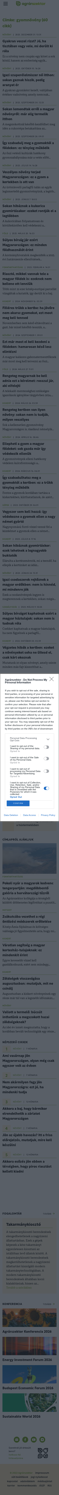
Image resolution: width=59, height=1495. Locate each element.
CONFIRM (18, 803)
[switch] (46, 747)
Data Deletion (11, 815)
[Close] (52, 680)
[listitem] (29, 739)
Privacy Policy (48, 815)
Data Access (29, 815)
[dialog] (29, 747)
